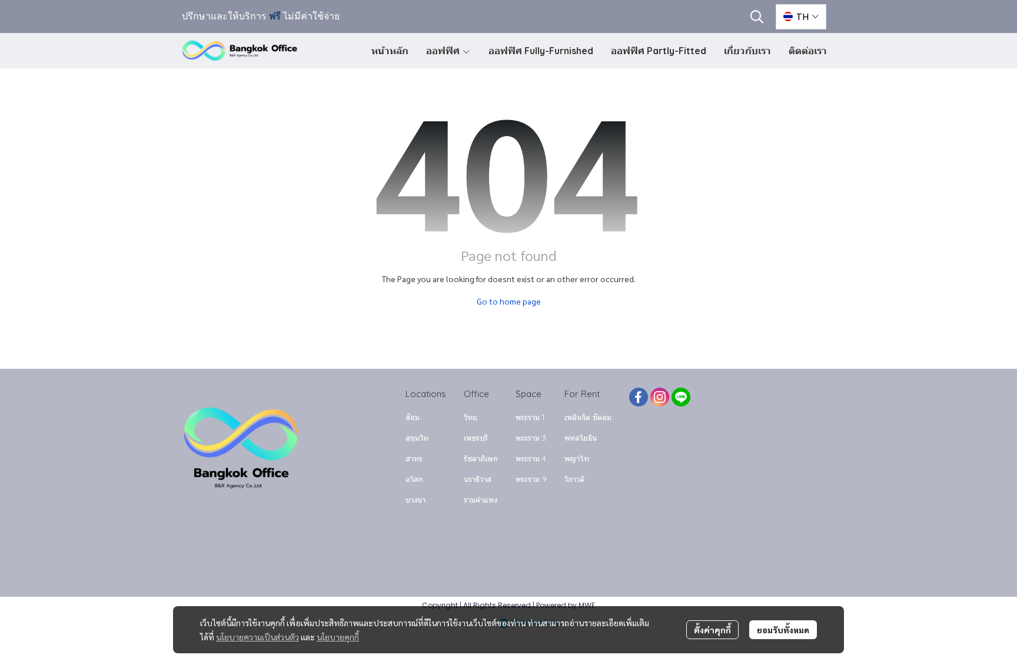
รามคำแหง (480, 499)
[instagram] (659, 397)
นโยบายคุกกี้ (338, 636)
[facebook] (638, 397)
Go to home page (509, 301)
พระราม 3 (531, 437)
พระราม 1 (530, 417)
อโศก (414, 479)
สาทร (414, 458)
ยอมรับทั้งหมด (783, 629)
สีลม (413, 417)
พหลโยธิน (580, 437)
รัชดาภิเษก (481, 458)
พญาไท (576, 458)
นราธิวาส (477, 479)
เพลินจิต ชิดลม (587, 417)
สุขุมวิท (417, 437)
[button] (757, 16)
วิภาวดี (574, 479)
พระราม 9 (531, 479)
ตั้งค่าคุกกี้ (712, 629)
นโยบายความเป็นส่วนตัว (257, 636)
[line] (681, 397)
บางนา (416, 499)
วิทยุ (470, 417)
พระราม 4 (531, 458)
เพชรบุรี (476, 437)
